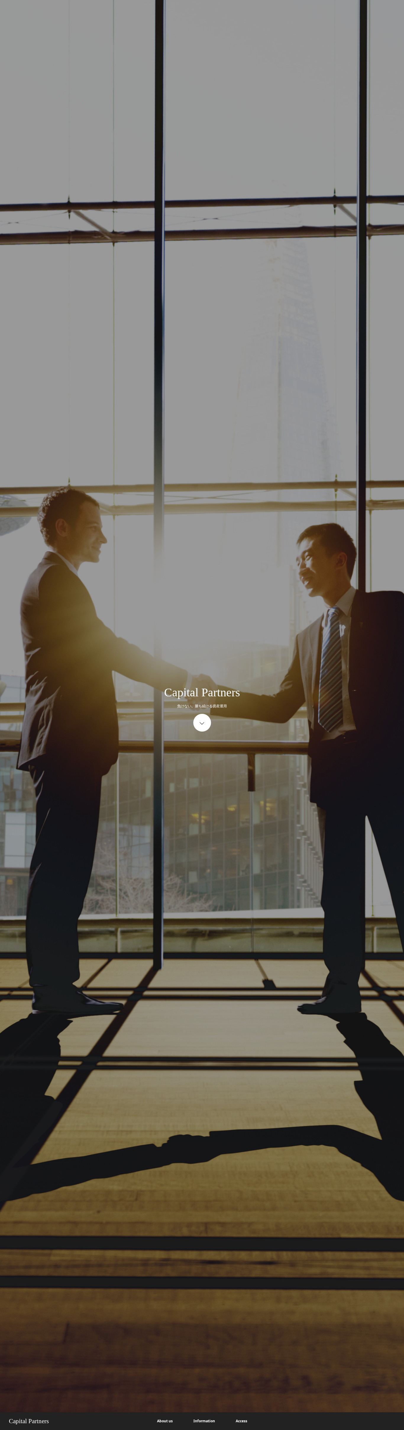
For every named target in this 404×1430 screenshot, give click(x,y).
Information (204, 1420)
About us (165, 1420)
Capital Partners (29, 1421)
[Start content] (202, 723)
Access (241, 1420)
